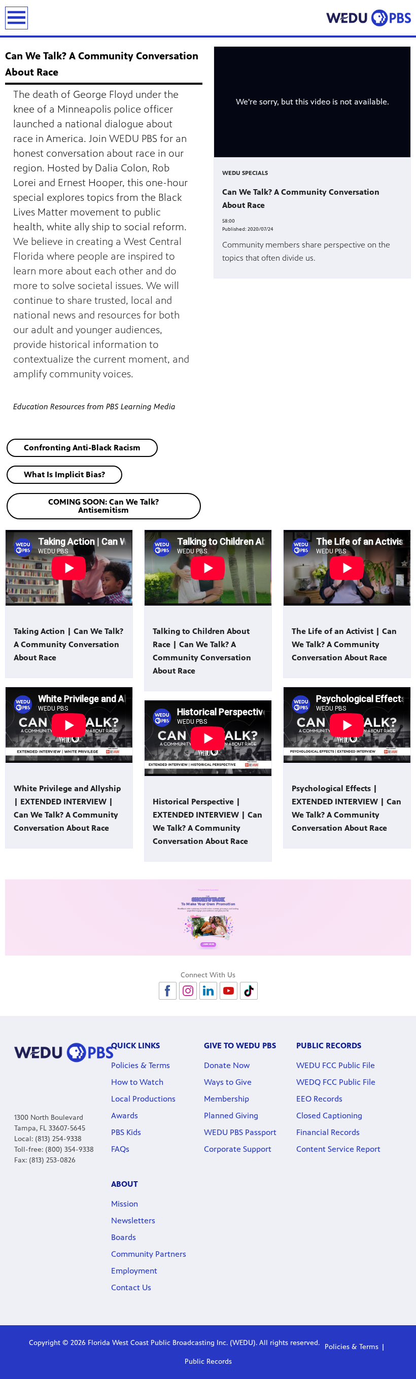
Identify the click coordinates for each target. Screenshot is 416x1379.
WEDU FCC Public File (335, 1065)
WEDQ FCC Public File (335, 1082)
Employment (134, 1271)
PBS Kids (126, 1132)
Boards (123, 1237)
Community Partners (148, 1254)
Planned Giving (231, 1115)
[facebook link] (168, 991)
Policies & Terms (140, 1065)
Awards (124, 1115)
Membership (226, 1099)
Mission (124, 1204)
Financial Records (328, 1132)
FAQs (120, 1149)
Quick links (135, 1045)
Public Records (208, 1361)
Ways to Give (228, 1082)
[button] (82, 448)
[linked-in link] (208, 991)
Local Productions (143, 1099)
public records (328, 1045)
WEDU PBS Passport (240, 1132)
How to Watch (137, 1082)
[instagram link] (188, 991)
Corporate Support (237, 1149)
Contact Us (131, 1287)
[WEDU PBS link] (368, 18)
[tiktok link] (249, 991)
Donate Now (227, 1065)
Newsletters (133, 1220)
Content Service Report (338, 1149)
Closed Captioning (329, 1115)
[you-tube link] (228, 991)
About (124, 1184)
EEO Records (319, 1099)
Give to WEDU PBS (240, 1045)
